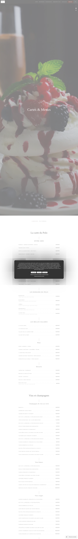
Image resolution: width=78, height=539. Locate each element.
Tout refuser (39, 272)
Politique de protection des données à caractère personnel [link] (39, 274)
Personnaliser (45, 272)
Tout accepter (33, 272)
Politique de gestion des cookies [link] (39, 276)
